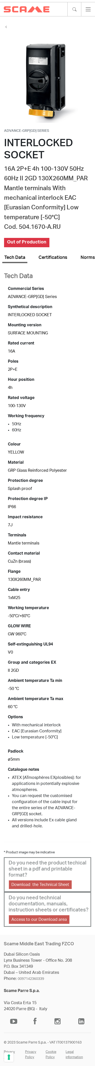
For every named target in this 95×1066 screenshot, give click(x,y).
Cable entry (19, 590)
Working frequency (26, 416)
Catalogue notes (23, 769)
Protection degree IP (28, 499)
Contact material (24, 553)
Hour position (21, 380)
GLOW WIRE (19, 626)
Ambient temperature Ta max (35, 699)
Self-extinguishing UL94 (30, 644)
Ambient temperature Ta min (35, 681)
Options (15, 717)
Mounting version (24, 325)
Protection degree (25, 481)
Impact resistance (25, 517)
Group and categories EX (32, 662)
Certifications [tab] (53, 257)
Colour (14, 444)
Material (16, 462)
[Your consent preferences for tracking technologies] (9, 1057)
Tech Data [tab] (14, 257)
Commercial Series (26, 289)
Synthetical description (30, 307)
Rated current (21, 343)
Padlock (15, 751)
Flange (14, 571)
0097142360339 (31, 979)
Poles (13, 361)
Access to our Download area (39, 920)
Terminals (17, 535)
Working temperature (28, 608)
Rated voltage (21, 398)
